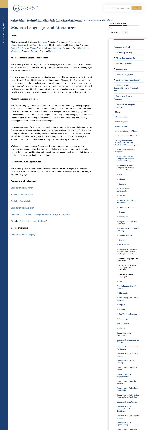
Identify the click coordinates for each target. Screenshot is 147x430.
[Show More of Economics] (118, 217)
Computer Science (126, 207)
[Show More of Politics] (118, 309)
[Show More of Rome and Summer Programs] (115, 96)
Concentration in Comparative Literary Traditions (125, 408)
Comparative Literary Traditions (126, 201)
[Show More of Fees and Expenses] (115, 74)
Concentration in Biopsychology (124, 375)
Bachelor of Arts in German (22, 194)
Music (121, 281)
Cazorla (82, 48)
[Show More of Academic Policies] (115, 63)
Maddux (51, 51)
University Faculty (124, 52)
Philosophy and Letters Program (127, 298)
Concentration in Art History (125, 361)
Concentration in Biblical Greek (127, 368)
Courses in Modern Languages (126, 275)
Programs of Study (122, 46)
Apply (109, 8)
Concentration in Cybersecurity (124, 423)
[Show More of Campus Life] (115, 69)
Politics (122, 309)
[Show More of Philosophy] (118, 293)
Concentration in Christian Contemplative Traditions (128, 396)
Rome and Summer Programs (124, 97)
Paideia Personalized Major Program (128, 287)
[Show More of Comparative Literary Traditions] (118, 200)
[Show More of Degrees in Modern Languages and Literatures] (119, 265)
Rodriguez (57, 48)
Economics (123, 216)
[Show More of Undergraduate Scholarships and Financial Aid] (115, 85)
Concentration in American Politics (128, 340)
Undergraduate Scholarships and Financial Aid (126, 88)
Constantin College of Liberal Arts (41, 20)
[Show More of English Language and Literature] (118, 221)
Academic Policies (124, 63)
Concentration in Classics (127, 402)
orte (24, 48)
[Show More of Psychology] (118, 319)
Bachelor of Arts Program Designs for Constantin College (125, 158)
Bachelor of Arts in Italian (21, 201)
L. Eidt (18, 48)
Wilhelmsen (16, 51)
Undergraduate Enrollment (128, 79)
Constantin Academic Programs (69, 20)
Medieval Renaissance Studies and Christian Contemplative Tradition (127, 251)
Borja (13, 48)
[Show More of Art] (118, 174)
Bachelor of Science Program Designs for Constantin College (125, 167)
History (118, 112)
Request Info (119, 8)
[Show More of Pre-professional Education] (116, 136)
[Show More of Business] (118, 184)
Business (122, 184)
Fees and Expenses (124, 74)
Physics (122, 304)
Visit (128, 8)
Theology (122, 328)
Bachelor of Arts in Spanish (22, 208)
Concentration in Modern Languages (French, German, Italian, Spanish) (40, 214)
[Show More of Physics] (118, 304)
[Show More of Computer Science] (118, 207)
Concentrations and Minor (126, 131)
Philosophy (123, 293)
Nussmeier (42, 42)
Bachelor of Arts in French (22, 188)
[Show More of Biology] (118, 179)
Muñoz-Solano (17, 45)
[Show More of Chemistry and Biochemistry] (118, 189)
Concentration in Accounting (124, 334)
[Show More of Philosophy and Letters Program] (118, 298)
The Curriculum (121, 116)
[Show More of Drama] (118, 212)
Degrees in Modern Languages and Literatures (127, 267)
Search (125, 32)
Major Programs (121, 121)
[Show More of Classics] (118, 196)
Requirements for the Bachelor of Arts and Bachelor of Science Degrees (126, 142)
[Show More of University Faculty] (115, 52)
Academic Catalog (18, 20)
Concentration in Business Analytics (127, 382)
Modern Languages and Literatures (127, 259)
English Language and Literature (127, 222)
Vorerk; (33, 48)
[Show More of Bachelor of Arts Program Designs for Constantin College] (118, 156)
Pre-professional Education (128, 135)
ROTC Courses (123, 323)
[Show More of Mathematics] (118, 245)
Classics (122, 195)
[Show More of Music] (118, 281)
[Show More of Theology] (118, 328)
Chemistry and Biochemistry (124, 189)
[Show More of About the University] (115, 58)
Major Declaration (122, 126)
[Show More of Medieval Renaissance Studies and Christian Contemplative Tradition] (118, 249)
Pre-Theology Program (128, 314)
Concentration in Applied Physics (127, 354)
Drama (122, 212)
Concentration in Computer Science (128, 416)
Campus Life (121, 68)
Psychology (123, 318)
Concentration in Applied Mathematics (127, 347)
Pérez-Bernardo (34, 45)
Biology (122, 179)
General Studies (125, 235)
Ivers (61, 45)
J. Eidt (69, 42)
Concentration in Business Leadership (127, 389)
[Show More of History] (118, 240)
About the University (125, 57)
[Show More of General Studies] (118, 235)
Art (120, 174)
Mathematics (124, 244)
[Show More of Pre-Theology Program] (118, 314)
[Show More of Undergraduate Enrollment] (115, 79)
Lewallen (76, 42)
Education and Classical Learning (128, 229)
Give (136, 8)
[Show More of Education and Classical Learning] (118, 228)
